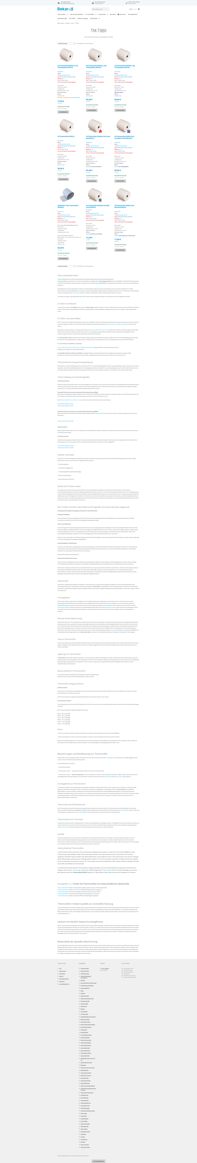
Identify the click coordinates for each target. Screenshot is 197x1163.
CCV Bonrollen (84, 1029)
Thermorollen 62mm (63, 895)
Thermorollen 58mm (63, 891)
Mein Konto (122, 14)
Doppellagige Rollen (85, 1131)
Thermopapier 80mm (85, 1022)
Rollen (82, 990)
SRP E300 (68, 77)
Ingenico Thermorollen (64, 827)
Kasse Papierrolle (85, 996)
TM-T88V (60, 75)
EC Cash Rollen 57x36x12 (86, 1035)
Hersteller (67, 23)
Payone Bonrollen (85, 1078)
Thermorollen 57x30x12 (86, 1053)
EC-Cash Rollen (89, 14)
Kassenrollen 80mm (85, 1037)
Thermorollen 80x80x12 (76, 14)
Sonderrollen (93, 18)
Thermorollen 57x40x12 (86, 1073)
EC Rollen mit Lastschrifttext (87, 985)
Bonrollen (113, 14)
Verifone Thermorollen (86, 1040)
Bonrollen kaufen (84, 1070)
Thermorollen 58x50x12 (109, 870)
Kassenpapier (84, 1006)
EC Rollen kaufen (84, 1095)
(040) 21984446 (105, 968)
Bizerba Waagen (89, 891)
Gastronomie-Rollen (85, 1124)
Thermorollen (61, 14)
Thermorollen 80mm (63, 887)
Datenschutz (62, 973)
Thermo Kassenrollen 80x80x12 (88, 1086)
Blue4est (83, 1009)
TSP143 (66, 80)
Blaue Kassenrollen (85, 1019)
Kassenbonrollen (84, 1098)
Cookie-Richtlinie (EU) (64, 984)
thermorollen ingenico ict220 (65, 403)
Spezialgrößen (84, 1139)
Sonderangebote (85, 1100)
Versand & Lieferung (64, 979)
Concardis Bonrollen (85, 1048)
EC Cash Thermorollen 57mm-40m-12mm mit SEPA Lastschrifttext (75, 347)
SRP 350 (63, 77)
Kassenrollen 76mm (85, 1055)
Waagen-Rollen (84, 1129)
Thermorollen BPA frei (86, 1103)
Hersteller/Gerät (132, 14)
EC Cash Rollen (84, 1011)
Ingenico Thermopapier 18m (87, 998)
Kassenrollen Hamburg (86, 1045)
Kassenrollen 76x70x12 (64, 607)
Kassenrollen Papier (85, 1083)
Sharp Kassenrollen (85, 1001)
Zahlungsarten (62, 971)
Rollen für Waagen (82, 18)
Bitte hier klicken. (76, 97)
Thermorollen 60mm (63, 893)
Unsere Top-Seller (85, 1144)
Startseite (61, 23)
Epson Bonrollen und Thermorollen (88, 983)
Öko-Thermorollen (85, 971)
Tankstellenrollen (84, 1126)
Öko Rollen (72, 18)
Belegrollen (83, 1065)
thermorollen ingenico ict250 (65, 405)
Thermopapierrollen (111, 757)
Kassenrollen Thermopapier (87, 1092)
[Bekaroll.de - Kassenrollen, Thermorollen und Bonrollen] (73, 9)
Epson (72, 23)
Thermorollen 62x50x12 (79, 870)
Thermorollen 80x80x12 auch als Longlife (115, 776)
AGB (60, 968)
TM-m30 (64, 75)
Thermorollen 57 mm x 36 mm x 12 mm (71, 400)
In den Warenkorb (63, 112)
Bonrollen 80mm (84, 1032)
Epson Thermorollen (123, 810)
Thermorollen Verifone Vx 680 (65, 447)
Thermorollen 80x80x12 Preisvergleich (86, 977)
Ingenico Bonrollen (85, 988)
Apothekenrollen (62, 18)
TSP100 (62, 80)
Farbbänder (83, 1134)
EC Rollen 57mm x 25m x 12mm (87, 1067)
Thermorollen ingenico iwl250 (65, 445)
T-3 (64, 78)
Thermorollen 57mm (63, 889)
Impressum (61, 981)
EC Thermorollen (84, 1014)
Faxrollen (83, 1137)
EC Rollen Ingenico (85, 973)
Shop (71, 884)
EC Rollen (77, 889)
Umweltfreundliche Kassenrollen (88, 1016)
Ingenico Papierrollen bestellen (88, 1024)
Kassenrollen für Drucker (86, 1062)
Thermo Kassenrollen (85, 1080)
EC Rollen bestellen (85, 1108)
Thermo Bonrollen (85, 968)
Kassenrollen (102, 14)
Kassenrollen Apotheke (86, 1027)
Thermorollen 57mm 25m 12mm (99, 330)
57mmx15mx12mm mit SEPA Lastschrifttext (117, 324)
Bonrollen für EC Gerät (86, 1075)
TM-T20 (68, 75)
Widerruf (61, 976)
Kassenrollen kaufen (85, 1050)
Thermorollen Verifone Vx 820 (65, 421)
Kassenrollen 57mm (85, 1105)
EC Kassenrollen (84, 1003)
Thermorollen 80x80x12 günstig (88, 1110)
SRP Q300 (73, 77)
